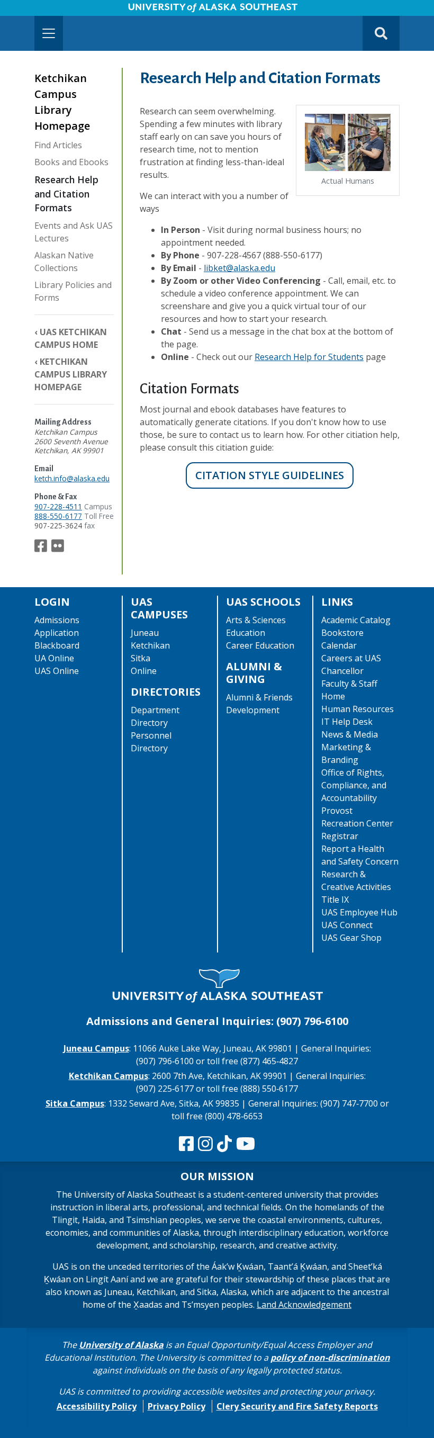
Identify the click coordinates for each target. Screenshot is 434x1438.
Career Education (260, 645)
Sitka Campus (75, 1103)
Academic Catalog (356, 620)
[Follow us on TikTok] (224, 1144)
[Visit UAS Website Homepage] (217, 986)
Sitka (140, 658)
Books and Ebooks (71, 162)
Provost (336, 810)
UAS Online (56, 671)
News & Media (349, 734)
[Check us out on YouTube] (245, 1144)
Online (144, 671)
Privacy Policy (176, 1406)
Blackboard (56, 645)
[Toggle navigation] (48, 33)
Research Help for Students (309, 357)
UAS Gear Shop (351, 937)
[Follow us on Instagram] (205, 1144)
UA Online (54, 658)
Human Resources (357, 709)
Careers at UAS (351, 658)
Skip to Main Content (49, 10)
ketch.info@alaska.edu (72, 478)
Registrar (339, 836)
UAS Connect (347, 925)
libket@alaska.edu (239, 268)
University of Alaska (121, 1345)
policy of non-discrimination (330, 1357)
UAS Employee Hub (359, 912)
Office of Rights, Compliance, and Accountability (353, 785)
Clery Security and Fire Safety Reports (297, 1406)
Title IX (335, 899)
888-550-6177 (58, 516)
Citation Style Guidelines (269, 475)
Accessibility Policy (97, 1406)
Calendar (339, 645)
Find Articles (58, 145)
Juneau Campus (96, 1048)
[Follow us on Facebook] (40, 548)
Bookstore (342, 633)
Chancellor (342, 671)
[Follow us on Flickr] (57, 548)
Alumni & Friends (259, 697)
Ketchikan (150, 645)
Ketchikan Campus (108, 1076)
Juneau (145, 633)
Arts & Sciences (256, 620)
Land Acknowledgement (304, 1304)
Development (252, 710)
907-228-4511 (58, 506)
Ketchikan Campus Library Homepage (70, 374)
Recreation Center (357, 823)
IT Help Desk (347, 721)
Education (245, 633)
